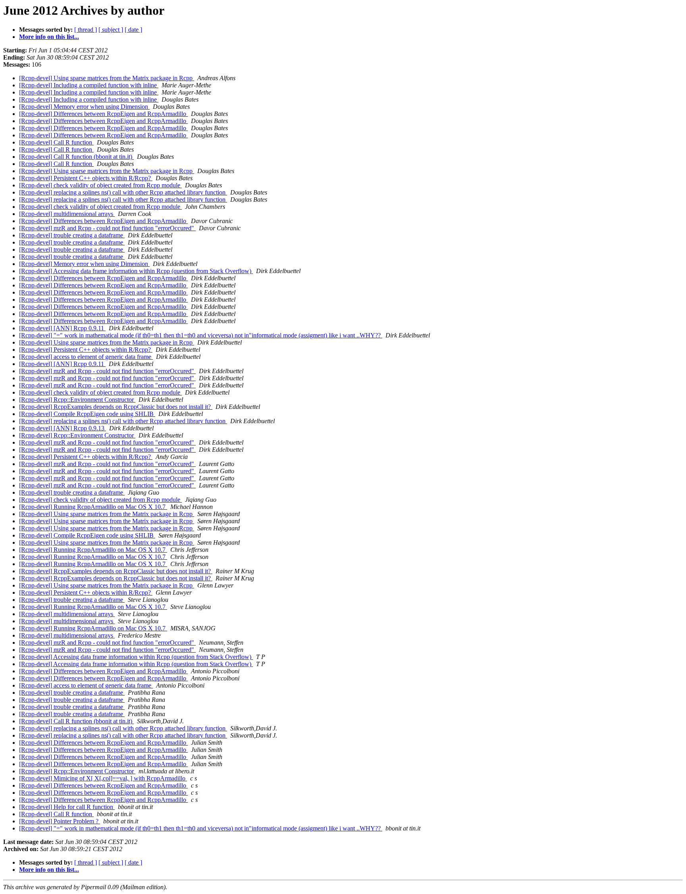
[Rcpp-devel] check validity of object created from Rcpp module (100, 185)
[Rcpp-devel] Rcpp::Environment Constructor (77, 399)
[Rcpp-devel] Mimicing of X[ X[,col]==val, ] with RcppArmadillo (103, 778)
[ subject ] (110, 29)
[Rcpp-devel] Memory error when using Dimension (84, 106)
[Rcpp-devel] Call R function (56, 142)
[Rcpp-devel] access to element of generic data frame (86, 356)
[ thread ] (85, 29)
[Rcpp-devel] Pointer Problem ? (59, 821)
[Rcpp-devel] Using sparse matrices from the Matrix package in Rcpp (106, 78)
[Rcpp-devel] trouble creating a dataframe (72, 235)
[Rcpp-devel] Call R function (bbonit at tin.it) (76, 156)
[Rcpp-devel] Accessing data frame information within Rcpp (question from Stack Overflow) (136, 271)
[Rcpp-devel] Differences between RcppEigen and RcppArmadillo (103, 113)
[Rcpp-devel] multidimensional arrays (67, 213)
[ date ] (133, 29)
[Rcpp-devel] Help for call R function (67, 806)
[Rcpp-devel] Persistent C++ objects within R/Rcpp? (85, 178)
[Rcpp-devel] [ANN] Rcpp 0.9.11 (62, 328)
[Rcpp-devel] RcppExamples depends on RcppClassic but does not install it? (115, 406)
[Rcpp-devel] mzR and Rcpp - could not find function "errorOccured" (107, 228)
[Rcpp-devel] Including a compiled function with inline (88, 85)
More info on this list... (49, 36)
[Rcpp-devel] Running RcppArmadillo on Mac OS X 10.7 (93, 506)
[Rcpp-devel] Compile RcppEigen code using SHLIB (87, 413)
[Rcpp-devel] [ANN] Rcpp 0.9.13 (62, 428)
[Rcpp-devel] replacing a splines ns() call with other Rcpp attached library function (123, 192)
